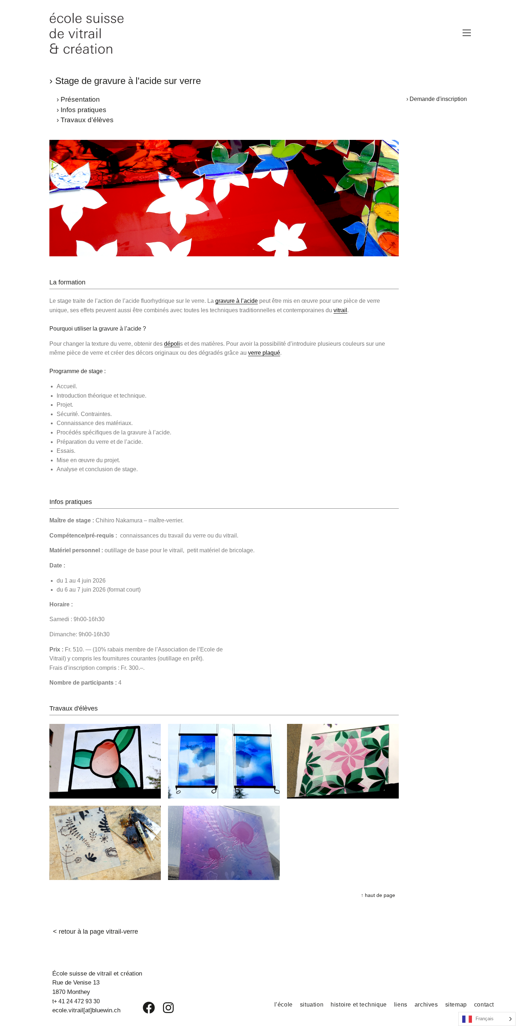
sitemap (456, 1004)
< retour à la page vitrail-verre (95, 931)
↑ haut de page (378, 895)
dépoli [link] (172, 344)
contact (484, 1004)
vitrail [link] (340, 310)
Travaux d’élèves (87, 120)
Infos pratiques (83, 110)
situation (311, 1004)
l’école (283, 1004)
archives (426, 1004)
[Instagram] (164, 1007)
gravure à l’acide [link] (236, 301)
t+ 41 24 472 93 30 (76, 1001)
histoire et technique (359, 1004)
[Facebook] (143, 1007)
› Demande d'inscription (436, 99)
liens (400, 1004)
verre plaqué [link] (264, 353)
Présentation (80, 99)
